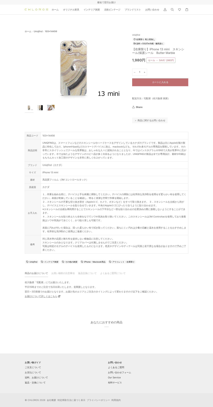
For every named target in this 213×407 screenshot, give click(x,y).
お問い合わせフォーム (119, 372)
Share (139, 107)
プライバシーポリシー (98, 400)
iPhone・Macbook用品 (94, 262)
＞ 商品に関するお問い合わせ (149, 120)
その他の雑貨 (71, 262)
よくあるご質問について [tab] (113, 273)
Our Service (114, 377)
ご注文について (33, 367)
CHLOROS (33, 400)
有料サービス (115, 382)
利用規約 (116, 400)
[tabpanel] (106, 289)
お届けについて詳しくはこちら (41, 296)
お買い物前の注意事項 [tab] (63, 273)
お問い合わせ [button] (115, 362)
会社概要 (51, 400)
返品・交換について (35, 382)
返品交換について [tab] (87, 273)
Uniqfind (38, 31)
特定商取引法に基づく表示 (71, 400)
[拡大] (76, 68)
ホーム (28, 31)
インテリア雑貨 (51, 262)
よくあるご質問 (116, 367)
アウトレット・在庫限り (123, 262)
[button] (71, 9)
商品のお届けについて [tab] (36, 273)
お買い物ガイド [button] (33, 362)
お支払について (33, 372)
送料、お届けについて (36, 377)
